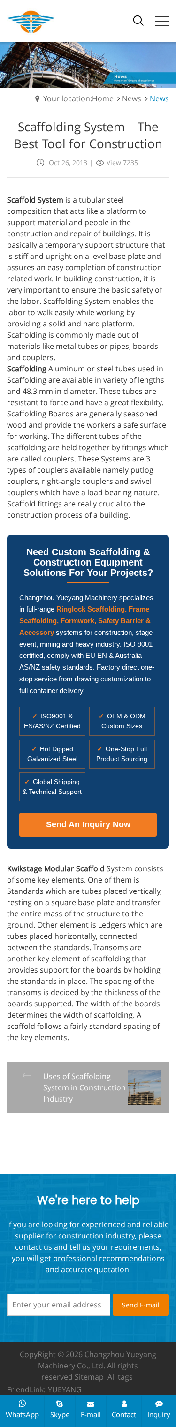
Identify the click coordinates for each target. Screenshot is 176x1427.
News (131, 98)
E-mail (91, 1414)
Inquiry (158, 1414)
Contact (124, 1414)
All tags (120, 1377)
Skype (59, 1414)
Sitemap (89, 1377)
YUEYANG (65, 1389)
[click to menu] (162, 21)
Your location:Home (78, 98)
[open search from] (138, 20)
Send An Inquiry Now (88, 824)
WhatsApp (22, 1414)
